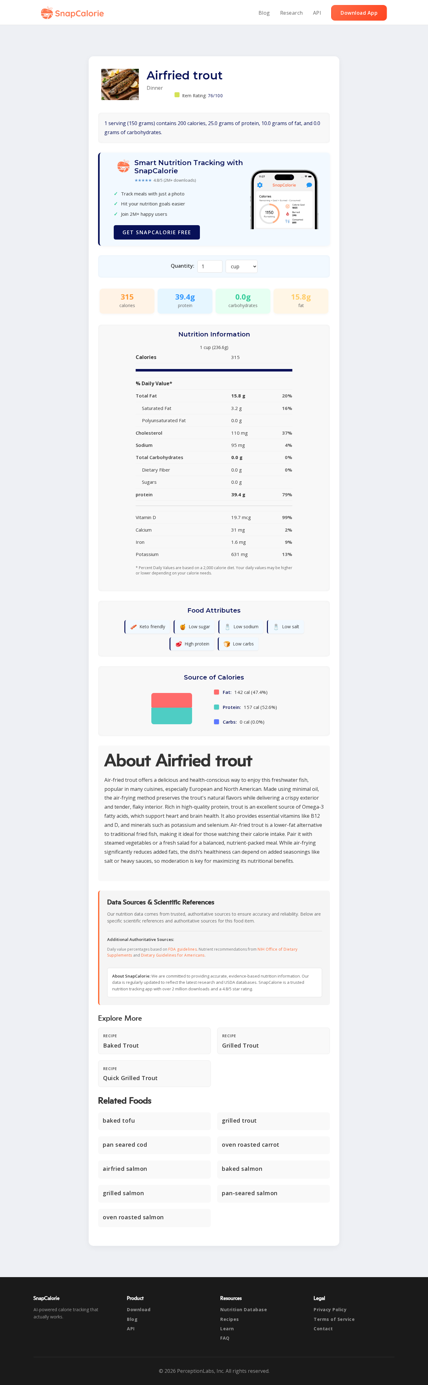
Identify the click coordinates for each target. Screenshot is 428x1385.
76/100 (215, 96)
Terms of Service (334, 1319)
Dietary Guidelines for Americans (173, 955)
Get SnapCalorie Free (157, 232)
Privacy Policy (330, 1309)
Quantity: (182, 265)
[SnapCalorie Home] (73, 13)
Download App (359, 12)
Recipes (229, 1319)
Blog (264, 12)
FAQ (225, 1338)
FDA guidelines (182, 949)
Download (138, 1309)
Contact (323, 1329)
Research (291, 12)
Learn (227, 1329)
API (317, 12)
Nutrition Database (243, 1309)
